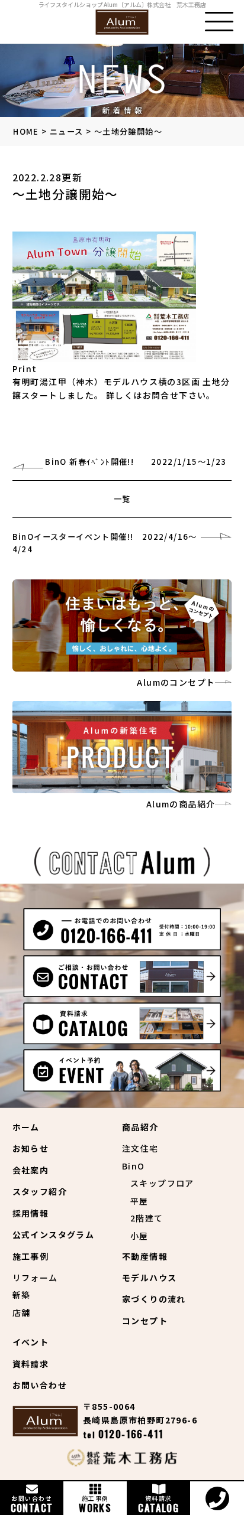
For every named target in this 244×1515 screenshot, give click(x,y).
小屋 (139, 1236)
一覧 (122, 498)
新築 (21, 1295)
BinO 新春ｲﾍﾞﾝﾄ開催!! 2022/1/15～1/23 (135, 461)
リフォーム (35, 1277)
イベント (30, 1342)
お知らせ (30, 1148)
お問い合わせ (39, 1385)
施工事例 (30, 1256)
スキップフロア (162, 1183)
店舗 (21, 1312)
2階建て (146, 1218)
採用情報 (30, 1213)
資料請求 (30, 1364)
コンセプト (145, 1321)
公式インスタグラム (53, 1234)
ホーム (26, 1127)
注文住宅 (140, 1148)
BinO (133, 1166)
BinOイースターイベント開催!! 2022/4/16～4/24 (104, 543)
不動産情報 (145, 1256)
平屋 (139, 1201)
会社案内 (30, 1170)
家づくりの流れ (154, 1299)
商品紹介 (140, 1127)
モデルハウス (149, 1277)
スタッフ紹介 (39, 1191)
